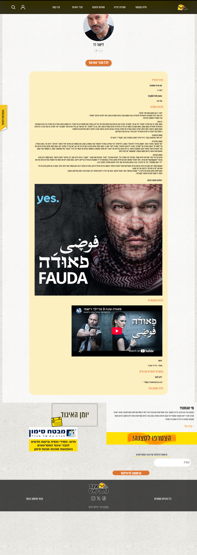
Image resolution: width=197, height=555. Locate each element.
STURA (106, 507)
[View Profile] (98, 26)
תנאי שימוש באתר (34, 499)
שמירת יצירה (120, 7)
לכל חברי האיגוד (99, 63)
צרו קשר (56, 7)
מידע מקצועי (141, 7)
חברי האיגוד (77, 7)
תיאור (160, 360)
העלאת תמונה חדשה (154, 180)
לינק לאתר (158, 377)
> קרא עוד (189, 426)
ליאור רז (98, 45)
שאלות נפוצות (98, 7)
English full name (155, 96)
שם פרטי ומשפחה (156, 85)
